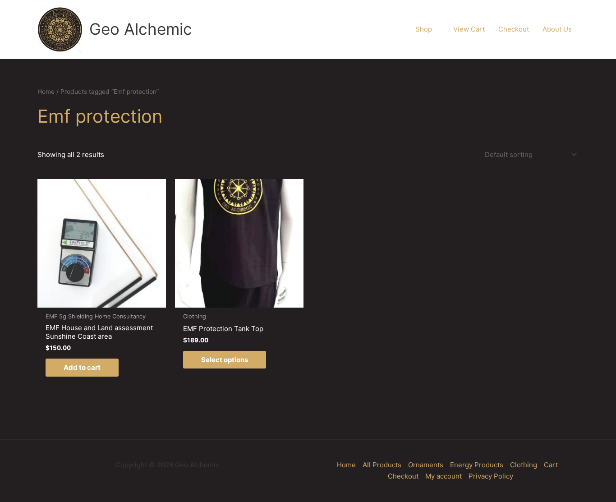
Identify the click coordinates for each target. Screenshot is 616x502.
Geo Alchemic (140, 28)
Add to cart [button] (82, 367)
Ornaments (425, 465)
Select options (224, 359)
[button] (436, 29)
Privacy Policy (491, 476)
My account (443, 476)
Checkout (403, 476)
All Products (382, 465)
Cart (551, 465)
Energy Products (476, 465)
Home (46, 91)
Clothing (523, 465)
